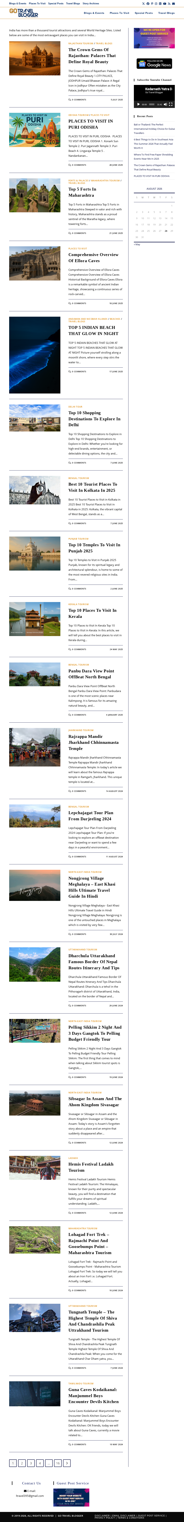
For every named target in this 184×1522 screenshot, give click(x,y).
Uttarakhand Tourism (82, 949)
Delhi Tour (75, 406)
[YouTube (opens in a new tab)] (164, 3)
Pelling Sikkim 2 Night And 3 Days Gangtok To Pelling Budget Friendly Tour (95, 1033)
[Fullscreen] (170, 104)
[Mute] (165, 104)
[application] (154, 96)
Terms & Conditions (131, 1518)
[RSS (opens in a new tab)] (169, 3)
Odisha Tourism (78, 115)
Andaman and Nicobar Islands (88, 318)
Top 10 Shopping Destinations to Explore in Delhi (94, 418)
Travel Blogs (73, 3)
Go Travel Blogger (70, 1515)
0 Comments (79, 99)
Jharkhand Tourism (81, 730)
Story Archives (91, 3)
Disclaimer (102, 1515)
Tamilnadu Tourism (81, 1383)
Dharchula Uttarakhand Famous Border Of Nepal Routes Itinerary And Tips (93, 961)
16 (58, 1463)
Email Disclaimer (123, 1515)
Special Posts (55, 3)
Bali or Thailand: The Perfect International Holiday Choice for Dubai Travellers (154, 129)
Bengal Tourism (78, 478)
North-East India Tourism (85, 872)
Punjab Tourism (78, 538)
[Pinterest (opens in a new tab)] (152, 3)
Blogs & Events (17, 3)
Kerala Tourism (78, 604)
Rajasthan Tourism (80, 43)
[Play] (138, 104)
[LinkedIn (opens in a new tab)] (160, 3)
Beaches (115, 318)
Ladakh (73, 1158)
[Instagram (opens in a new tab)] (156, 3)
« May (137, 244)
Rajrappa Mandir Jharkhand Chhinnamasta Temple (93, 742)
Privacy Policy (105, 1518)
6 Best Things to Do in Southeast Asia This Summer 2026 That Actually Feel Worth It (153, 144)
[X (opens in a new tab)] (143, 3)
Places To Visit (37, 3)
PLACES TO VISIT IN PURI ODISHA (151, 176)
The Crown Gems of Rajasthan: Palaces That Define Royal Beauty (92, 55)
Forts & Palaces (78, 180)
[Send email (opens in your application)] (173, 3)
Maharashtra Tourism (105, 180)
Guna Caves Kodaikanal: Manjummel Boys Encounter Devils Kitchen (93, 1395)
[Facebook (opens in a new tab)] (148, 3)
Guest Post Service (151, 1515)
